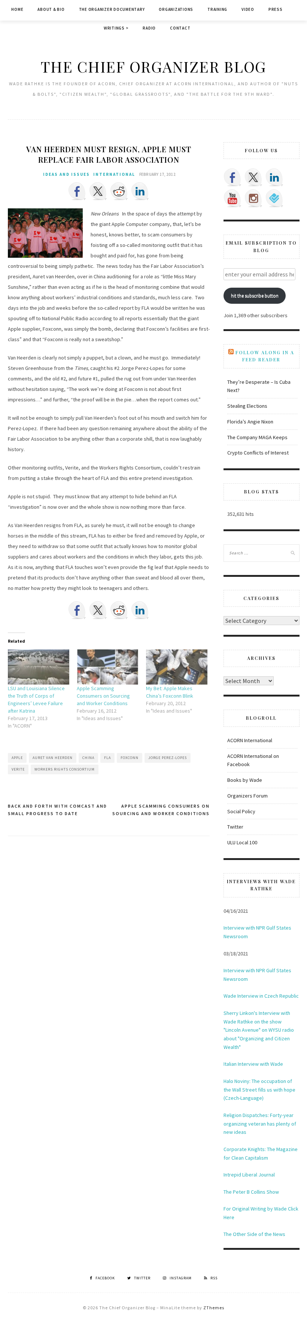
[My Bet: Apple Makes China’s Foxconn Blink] (177, 667)
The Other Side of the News (254, 1234)
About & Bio (50, 9)
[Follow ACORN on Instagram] (253, 198)
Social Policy (241, 811)
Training (217, 9)
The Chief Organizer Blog (153, 66)
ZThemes (213, 1307)
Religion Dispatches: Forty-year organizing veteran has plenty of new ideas (260, 1124)
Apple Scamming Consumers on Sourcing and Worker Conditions (103, 696)
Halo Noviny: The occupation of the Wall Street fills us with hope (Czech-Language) (259, 1090)
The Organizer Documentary (112, 9)
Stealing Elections (247, 406)
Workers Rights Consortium (64, 769)
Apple (17, 757)
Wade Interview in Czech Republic (261, 995)
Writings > (116, 28)
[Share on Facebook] (77, 191)
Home (17, 9)
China (88, 757)
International (114, 174)
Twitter (235, 826)
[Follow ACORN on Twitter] (253, 177)
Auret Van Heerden (53, 757)
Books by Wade (244, 780)
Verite (18, 769)
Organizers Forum (247, 795)
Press (275, 9)
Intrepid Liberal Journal (249, 1174)
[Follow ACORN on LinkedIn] (274, 177)
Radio (149, 28)
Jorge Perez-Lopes (167, 757)
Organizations (176, 9)
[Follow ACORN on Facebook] (232, 177)
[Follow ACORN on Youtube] (232, 198)
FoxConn (130, 757)
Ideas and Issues (66, 174)
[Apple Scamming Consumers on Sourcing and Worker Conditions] (108, 667)
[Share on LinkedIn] (140, 191)
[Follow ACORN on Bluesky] (274, 198)
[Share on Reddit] (119, 191)
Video (247, 9)
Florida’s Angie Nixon (250, 421)
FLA (107, 757)
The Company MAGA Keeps (257, 437)
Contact (180, 28)
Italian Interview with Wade (253, 1064)
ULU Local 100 (242, 842)
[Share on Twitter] (98, 191)
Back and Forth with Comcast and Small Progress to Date (57, 809)
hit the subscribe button (255, 296)
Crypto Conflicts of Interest (258, 452)
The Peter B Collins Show (251, 1191)
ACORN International (249, 740)
